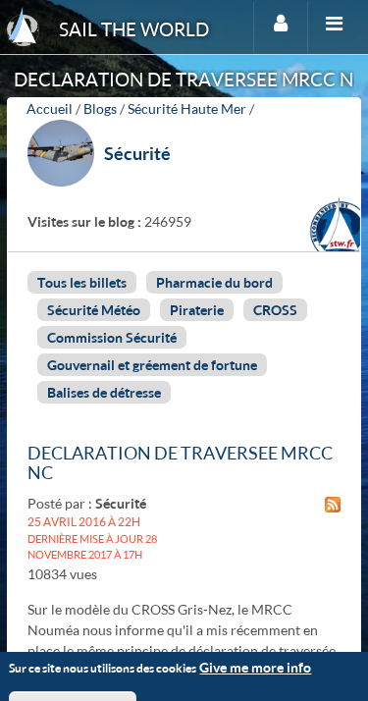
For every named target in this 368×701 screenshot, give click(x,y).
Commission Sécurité (112, 337)
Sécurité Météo (93, 309)
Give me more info (255, 667)
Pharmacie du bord (214, 282)
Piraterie (197, 309)
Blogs (100, 108)
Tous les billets (82, 282)
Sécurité (137, 153)
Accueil (49, 108)
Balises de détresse (104, 392)
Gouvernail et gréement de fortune (152, 364)
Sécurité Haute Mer (187, 108)
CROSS (275, 309)
